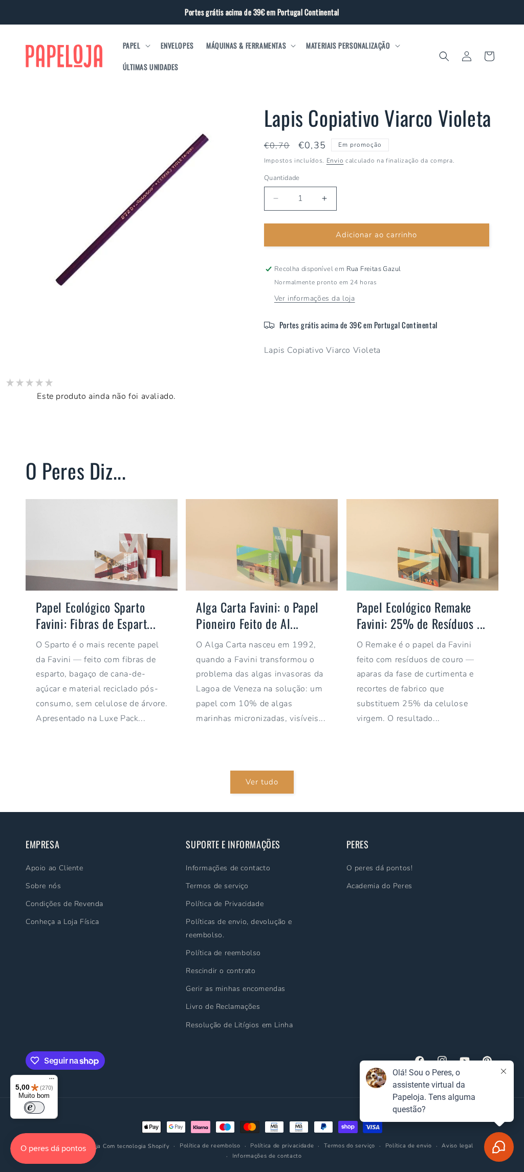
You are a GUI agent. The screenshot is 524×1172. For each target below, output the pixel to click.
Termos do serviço (349, 1146)
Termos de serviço (217, 886)
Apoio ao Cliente (54, 868)
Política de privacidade (282, 1146)
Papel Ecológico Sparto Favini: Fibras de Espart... (96, 615)
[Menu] (52, 1081)
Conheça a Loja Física (62, 922)
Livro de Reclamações (223, 1006)
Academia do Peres (379, 886)
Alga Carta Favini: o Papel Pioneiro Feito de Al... (257, 615)
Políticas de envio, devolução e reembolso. (239, 928)
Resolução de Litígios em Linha (239, 1025)
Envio (335, 160)
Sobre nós (43, 886)
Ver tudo (262, 782)
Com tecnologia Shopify (136, 1146)
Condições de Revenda (64, 904)
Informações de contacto (228, 868)
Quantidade (282, 178)
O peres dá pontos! (379, 868)
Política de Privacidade (225, 904)
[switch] (34, 1107)
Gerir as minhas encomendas (236, 989)
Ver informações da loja (314, 298)
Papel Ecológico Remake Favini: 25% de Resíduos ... (421, 615)
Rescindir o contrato (220, 971)
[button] (136, 45)
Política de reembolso (223, 953)
